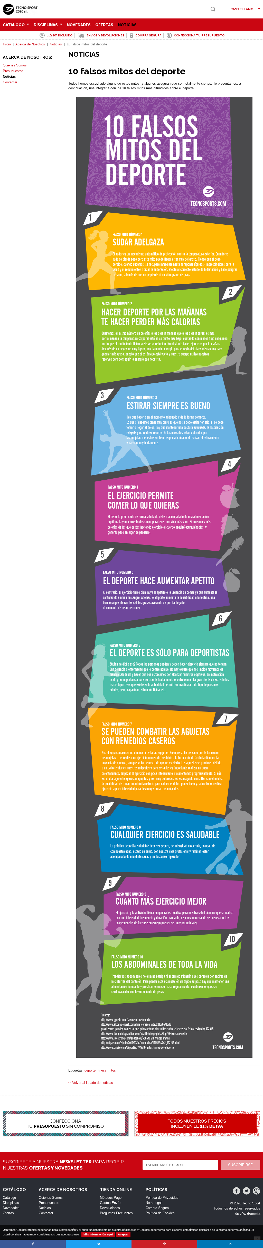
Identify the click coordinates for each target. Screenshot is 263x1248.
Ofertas (104, 25)
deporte (90, 1070)
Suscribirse (240, 1165)
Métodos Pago (110, 1198)
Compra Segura (157, 1208)
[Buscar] (213, 9)
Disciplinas (46, 25)
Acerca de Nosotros (30, 44)
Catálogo (14, 25)
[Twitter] (246, 1191)
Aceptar (123, 1234)
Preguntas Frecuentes (116, 1213)
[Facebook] (236, 1191)
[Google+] (256, 1191)
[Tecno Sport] (21, 13)
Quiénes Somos (15, 65)
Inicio (7, 44)
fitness (102, 1070)
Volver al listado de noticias (92, 1083)
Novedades (79, 25)
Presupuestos (13, 71)
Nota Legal (154, 1203)
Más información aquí (98, 1234)
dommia (253, 1213)
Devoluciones (110, 1208)
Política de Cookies (160, 1213)
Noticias (127, 25)
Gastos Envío (110, 1203)
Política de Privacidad (162, 1198)
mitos (112, 1070)
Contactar (10, 82)
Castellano (241, 9)
